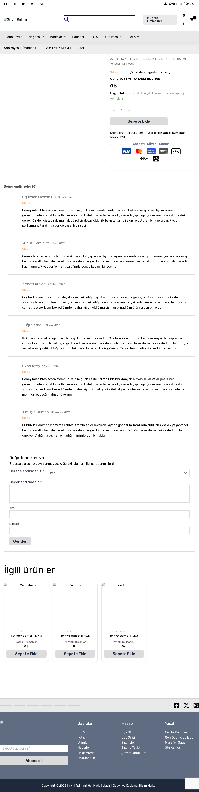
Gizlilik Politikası (176, 732)
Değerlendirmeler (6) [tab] (20, 186)
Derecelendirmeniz (26, 471)
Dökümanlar (86, 758)
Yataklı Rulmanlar (153, 59)
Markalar (56, 37)
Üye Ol (126, 732)
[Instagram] (14, 4)
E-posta (14, 524)
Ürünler (83, 742)
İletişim (134, 37)
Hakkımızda (86, 753)
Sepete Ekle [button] (26, 653)
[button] (99, 20)
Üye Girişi (128, 737)
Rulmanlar (133, 59)
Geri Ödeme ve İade (179, 737)
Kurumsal (112, 37)
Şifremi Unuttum (133, 753)
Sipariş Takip (130, 747)
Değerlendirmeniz (25, 482)
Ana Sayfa (14, 37)
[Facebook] (5, 4)
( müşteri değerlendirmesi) (150, 72)
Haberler (78, 37)
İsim (12, 508)
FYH (122, 137)
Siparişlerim (129, 742)
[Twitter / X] (32, 4)
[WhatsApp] (41, 4)
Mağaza (34, 37)
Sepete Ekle (139, 121)
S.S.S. (95, 37)
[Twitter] (23, 4)
